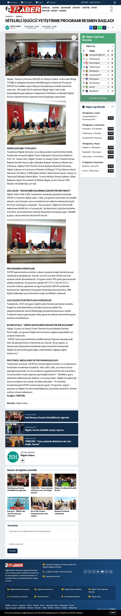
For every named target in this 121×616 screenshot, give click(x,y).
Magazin (22, 605)
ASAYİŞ (55, 8)
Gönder (12, 551)
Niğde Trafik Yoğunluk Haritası (98, 590)
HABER (8, 605)
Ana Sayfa (13, 2)
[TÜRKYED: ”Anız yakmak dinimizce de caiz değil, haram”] (42, 480)
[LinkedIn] (98, 572)
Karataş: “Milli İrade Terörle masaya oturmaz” (16, 513)
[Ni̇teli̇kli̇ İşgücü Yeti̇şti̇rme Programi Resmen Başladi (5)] (36, 122)
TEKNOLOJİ (72, 608)
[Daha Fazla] (104, 28)
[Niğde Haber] (13, 457)
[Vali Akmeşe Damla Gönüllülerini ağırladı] (18, 480)
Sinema (36, 605)
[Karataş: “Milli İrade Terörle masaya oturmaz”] (18, 503)
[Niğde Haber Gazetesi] (23, 9)
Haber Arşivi (96, 597)
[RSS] (111, 572)
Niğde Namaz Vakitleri (73, 589)
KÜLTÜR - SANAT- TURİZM (54, 11)
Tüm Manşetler (43, 597)
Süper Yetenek (11, 608)
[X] (89, 572)
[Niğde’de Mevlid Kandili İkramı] (65, 480)
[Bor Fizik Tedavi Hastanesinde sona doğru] (42, 503)
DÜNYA (57, 608)
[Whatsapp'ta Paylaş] (100, 28)
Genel (42, 605)
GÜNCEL (46, 8)
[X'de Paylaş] (95, 28)
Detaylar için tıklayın (98, 98)
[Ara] (111, 7)
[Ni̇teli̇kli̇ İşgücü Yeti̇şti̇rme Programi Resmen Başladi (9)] (36, 241)
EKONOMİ (66, 8)
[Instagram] (94, 572)
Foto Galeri (27, 2)
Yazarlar (52, 2)
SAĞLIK (64, 608)
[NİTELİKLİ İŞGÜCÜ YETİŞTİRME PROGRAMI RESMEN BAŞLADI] (41, 54)
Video (40, 2)
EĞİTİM (85, 8)
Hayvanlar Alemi (52, 605)
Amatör (15, 605)
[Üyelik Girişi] (114, 2)
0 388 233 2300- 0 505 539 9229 (59, 572)
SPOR (94, 8)
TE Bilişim (112, 609)
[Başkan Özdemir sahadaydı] (65, 503)
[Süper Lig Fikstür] (112, 107)
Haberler (9, 16)
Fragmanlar (63, 605)
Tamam (112, 612)
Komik (29, 605)
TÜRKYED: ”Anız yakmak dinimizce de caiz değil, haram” (42, 490)
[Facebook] (85, 572)
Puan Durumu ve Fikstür (19, 597)
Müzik (71, 605)
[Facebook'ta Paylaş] (91, 28)
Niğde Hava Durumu (45, 589)
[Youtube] (102, 572)
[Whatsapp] (106, 572)
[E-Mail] (23, 461)
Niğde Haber (28, 455)
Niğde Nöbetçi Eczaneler (20, 589)
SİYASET (76, 8)
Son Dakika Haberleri (72, 597)
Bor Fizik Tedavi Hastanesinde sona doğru (39, 513)
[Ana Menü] (111, 10)
